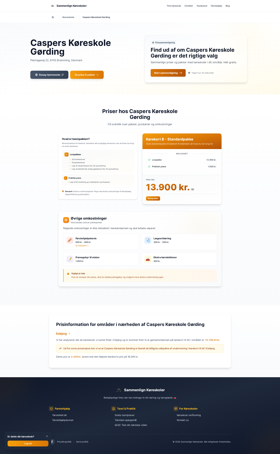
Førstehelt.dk (59, 415)
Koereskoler (68, 17)
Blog (228, 6)
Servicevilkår (82, 441)
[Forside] (52, 17)
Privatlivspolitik (64, 441)
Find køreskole (174, 6)
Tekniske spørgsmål (126, 420)
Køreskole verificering (189, 415)
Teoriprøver (201, 6)
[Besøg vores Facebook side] (52, 442)
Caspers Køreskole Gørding (96, 17)
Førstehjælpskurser (63, 420)
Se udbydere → (82, 245)
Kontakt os (183, 420)
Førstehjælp (216, 6)
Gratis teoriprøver (124, 415)
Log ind (28, 443)
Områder (188, 6)
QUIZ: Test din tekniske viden (131, 425)
